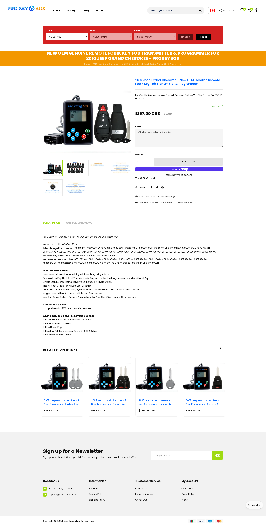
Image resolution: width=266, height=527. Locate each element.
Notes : (138, 126)
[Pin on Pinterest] (162, 187)
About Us (94, 488)
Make (93, 30)
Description (51, 223)
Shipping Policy (97, 499)
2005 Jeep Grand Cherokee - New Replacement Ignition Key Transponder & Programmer (156, 402)
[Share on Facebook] (152, 187)
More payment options (179, 174)
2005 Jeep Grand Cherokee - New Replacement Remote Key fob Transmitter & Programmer (203, 402)
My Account (187, 488)
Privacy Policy (96, 494)
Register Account (144, 494)
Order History (188, 494)
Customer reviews (79, 223)
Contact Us (141, 488)
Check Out (141, 499)
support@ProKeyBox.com (62, 494)
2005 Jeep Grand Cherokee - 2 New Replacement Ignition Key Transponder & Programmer (61, 402)
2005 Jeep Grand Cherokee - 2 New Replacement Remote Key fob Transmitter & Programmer (108, 402)
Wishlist (185, 499)
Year (49, 30)
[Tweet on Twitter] (157, 187)
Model (138, 30)
